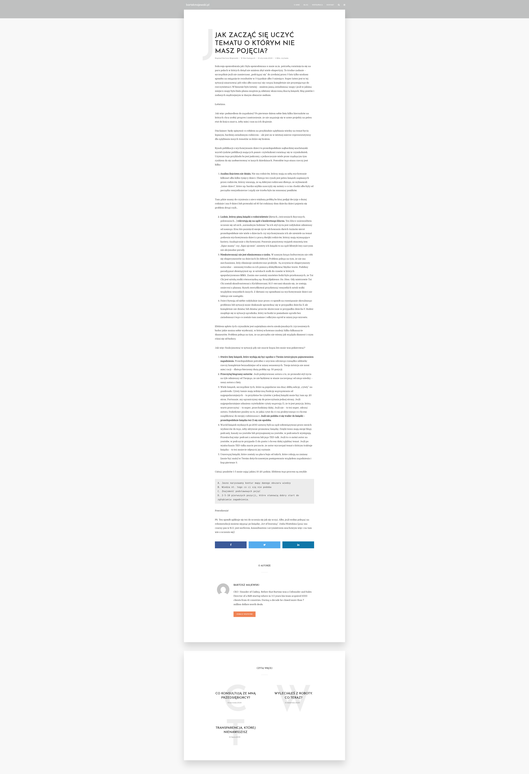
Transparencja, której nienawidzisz (236, 730)
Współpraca (317, 5)
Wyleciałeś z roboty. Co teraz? (293, 695)
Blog (306, 5)
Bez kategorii (249, 58)
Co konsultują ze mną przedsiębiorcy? (235, 695)
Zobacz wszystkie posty (245, 615)
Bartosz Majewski (230, 58)
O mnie (297, 5)
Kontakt (330, 5)
